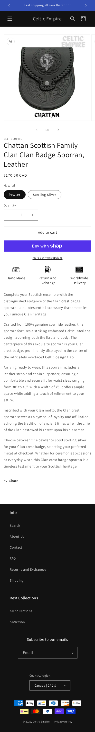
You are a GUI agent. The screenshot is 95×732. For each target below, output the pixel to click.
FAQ (13, 558)
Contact (16, 547)
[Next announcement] (86, 5)
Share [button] (13, 480)
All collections (21, 611)
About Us (17, 536)
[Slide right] (58, 129)
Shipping (17, 580)
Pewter (14, 194)
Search (15, 525)
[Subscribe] (71, 652)
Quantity (10, 205)
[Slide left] (36, 129)
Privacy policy (63, 721)
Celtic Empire (41, 721)
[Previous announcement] (9, 5)
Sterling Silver (44, 194)
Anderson (17, 622)
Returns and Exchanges (28, 569)
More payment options (48, 257)
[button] (9, 18)
